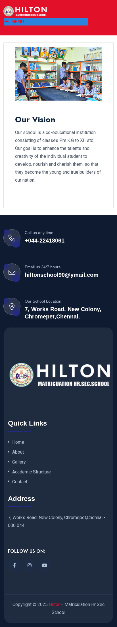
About (18, 452)
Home (18, 442)
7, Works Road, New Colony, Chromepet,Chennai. (63, 313)
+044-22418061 (44, 240)
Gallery (19, 462)
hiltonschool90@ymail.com (62, 275)
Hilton (54, 604)
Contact (19, 481)
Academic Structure (31, 472)
